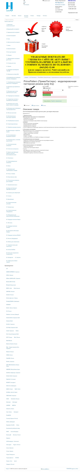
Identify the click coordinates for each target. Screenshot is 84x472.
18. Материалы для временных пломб (13, 87)
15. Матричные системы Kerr (12, 74)
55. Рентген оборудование (12, 238)
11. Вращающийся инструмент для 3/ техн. (13, 59)
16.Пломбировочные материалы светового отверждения (13, 78)
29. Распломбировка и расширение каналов (11, 135)
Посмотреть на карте (60, 4)
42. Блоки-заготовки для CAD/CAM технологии (11, 188)
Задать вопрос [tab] (36, 105)
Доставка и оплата (26, 16)
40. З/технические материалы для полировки (12, 180)
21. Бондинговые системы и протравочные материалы (12, 99)
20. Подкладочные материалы (12, 95)
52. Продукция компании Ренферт (11, 226)
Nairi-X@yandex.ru (59, 2)
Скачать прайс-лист (9, 21)
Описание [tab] (27, 105)
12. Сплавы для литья (11, 63)
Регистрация (26, 4)
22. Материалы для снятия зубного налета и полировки (12, 104)
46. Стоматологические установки (11, 203)
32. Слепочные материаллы (12, 148)
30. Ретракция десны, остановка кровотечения (13, 140)
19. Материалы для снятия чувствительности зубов (12, 91)
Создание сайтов (72, 468)
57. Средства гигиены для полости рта (11, 245)
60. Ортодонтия (9, 257)
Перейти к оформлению (56, 101)
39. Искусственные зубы (11, 177)
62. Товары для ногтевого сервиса (11, 261)
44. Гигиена (8, 196)
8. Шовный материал (10, 48)
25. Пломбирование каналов (12, 120)
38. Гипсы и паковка (10, 173)
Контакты (45, 15)
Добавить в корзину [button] (48, 92)
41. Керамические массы (11, 184)
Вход (25, 2)
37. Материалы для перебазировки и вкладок (11, 169)
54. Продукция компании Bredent (13, 235)
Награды (38, 15)
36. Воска (8, 165)
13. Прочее (8, 66)
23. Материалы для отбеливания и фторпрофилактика (13, 109)
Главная (26, 77)
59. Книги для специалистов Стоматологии (12, 253)
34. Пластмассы (9, 158)
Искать (77, 19)
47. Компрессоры (10, 207)
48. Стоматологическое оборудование (11, 211)
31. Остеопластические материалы (11, 145)
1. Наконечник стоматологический (10, 25)
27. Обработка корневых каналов (13, 127)
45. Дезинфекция (10, 199)
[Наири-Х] (13, 6)
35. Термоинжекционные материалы (11, 162)
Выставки (14, 15)
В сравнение (47, 88)
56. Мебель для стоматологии (12, 241)
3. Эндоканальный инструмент (12, 32)
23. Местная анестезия (11, 112)
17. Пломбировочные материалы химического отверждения (13, 82)
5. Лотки (8, 38)
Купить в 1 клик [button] (47, 94)
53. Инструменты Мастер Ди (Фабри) (12, 231)
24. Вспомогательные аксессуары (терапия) (11, 116)
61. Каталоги (17, 257)
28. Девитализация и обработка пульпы (13, 131)
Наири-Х (8, 468)
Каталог (19, 15)
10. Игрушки (8, 55)
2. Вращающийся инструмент (12, 29)
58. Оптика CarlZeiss (10, 249)
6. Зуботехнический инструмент (13, 42)
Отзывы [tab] (44, 105)
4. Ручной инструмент (11, 35)
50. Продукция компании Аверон (13, 219)
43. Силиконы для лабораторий (13, 192)
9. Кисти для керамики (11, 52)
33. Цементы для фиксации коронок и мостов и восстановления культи (12, 153)
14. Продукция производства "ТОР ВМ (12, 70)
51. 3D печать (9, 222)
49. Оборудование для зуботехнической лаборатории (12, 215)
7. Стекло (8, 45)
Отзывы (32, 15)
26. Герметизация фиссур (11, 124)
